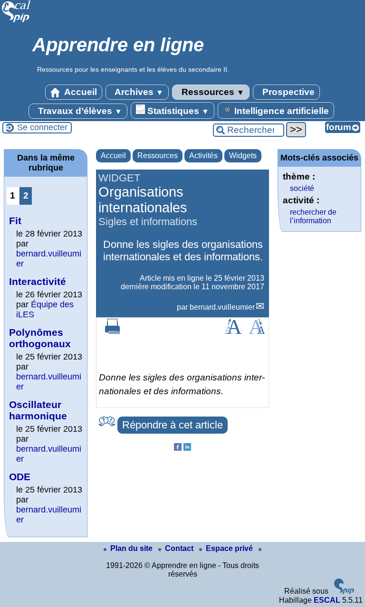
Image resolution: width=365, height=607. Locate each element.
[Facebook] (178, 448)
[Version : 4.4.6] (344, 592)
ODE (19, 476)
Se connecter (42, 127)
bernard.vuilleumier (222, 307)
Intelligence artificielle (280, 111)
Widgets (243, 156)
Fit (15, 220)
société (302, 188)
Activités (203, 156)
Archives (138, 92)
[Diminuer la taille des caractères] (257, 331)
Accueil (79, 92)
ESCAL (327, 600)
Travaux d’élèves (79, 111)
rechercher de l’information (313, 216)
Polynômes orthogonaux (40, 338)
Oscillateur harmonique (38, 410)
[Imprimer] (112, 331)
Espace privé (230, 548)
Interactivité (37, 281)
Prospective (287, 92)
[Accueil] (16, 21)
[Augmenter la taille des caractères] (232, 331)
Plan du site (132, 548)
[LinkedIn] (187, 448)
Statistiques (177, 111)
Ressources (211, 92)
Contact (180, 548)
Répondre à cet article (172, 425)
